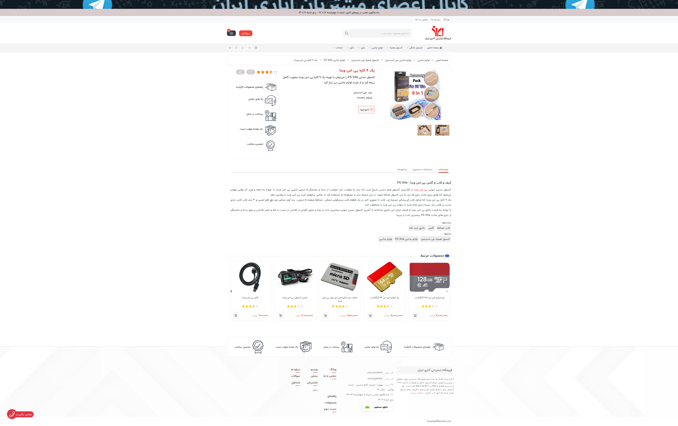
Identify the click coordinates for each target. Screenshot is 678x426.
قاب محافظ (443, 228)
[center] (346, 33)
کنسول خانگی (416, 48)
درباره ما (435, 19)
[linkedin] (256, 48)
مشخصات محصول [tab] (422, 169)
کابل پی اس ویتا (250, 297)
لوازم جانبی (377, 48)
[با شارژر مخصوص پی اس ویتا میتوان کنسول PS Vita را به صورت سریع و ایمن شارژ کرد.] (295, 277)
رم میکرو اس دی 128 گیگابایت (429, 297)
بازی (363, 48)
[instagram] (236, 48)
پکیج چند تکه (417, 228)
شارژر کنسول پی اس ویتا (295, 297)
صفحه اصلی (433, 48)
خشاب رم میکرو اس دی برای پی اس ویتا (339, 299)
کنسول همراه (396, 48)
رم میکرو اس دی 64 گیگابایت (384, 297)
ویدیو (314, 369)
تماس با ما (421, 19)
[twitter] (249, 48)
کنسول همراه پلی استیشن (365, 60)
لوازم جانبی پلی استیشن (398, 60)
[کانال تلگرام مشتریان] (339, 4)
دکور (352, 48)
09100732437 (378, 373)
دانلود (315, 390)
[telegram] (229, 48)
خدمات (339, 48)
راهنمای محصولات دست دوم (330, 403)
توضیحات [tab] (443, 169)
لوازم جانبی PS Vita (334, 60)
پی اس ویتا (420, 189)
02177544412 (378, 379)
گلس (431, 228)
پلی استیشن (360, 92)
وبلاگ (446, 19)
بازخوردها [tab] (402, 169)
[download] (377, 407)
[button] (415, 315)
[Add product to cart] (280, 315)
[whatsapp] (243, 48)
